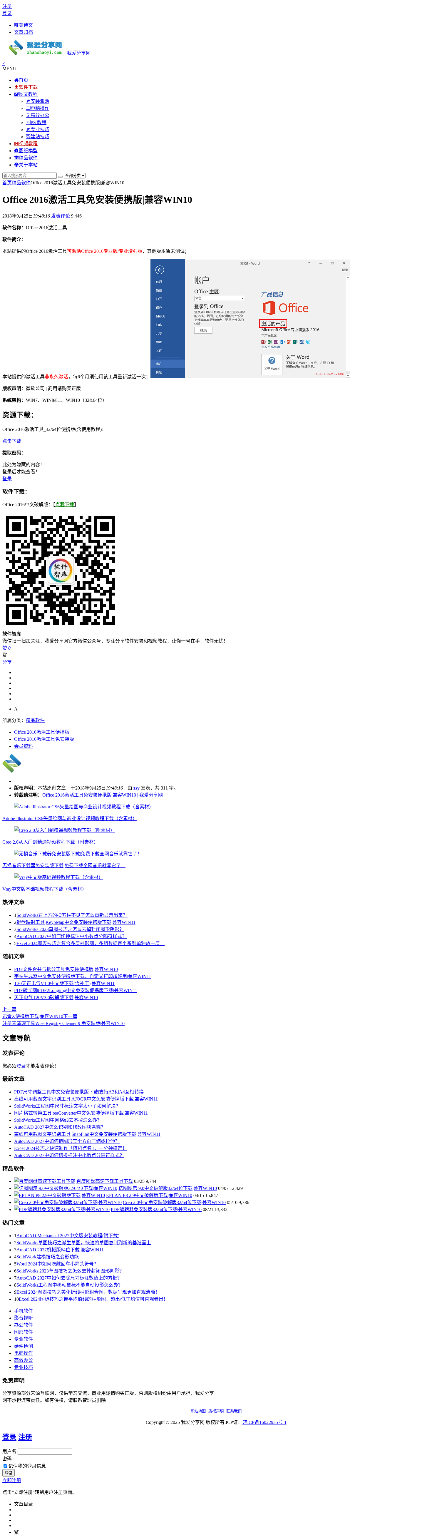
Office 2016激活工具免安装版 (44, 739)
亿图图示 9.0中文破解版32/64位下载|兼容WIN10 (167, 1188)
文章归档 (23, 32)
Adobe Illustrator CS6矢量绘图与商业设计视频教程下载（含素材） (69, 818)
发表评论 (60, 215)
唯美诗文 (23, 25)
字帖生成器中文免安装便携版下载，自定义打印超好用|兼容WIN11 (82, 976)
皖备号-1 (264, 1422)
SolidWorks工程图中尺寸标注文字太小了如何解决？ (67, 1105)
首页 (7, 182)
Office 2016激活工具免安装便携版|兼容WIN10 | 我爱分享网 (102, 794)
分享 (7, 662)
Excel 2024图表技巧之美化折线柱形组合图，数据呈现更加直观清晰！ (88, 1292)
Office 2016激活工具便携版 (41, 732)
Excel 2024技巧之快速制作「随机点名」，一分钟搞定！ (70, 1148)
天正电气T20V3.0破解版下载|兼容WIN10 (56, 997)
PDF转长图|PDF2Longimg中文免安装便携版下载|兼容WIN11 (75, 990)
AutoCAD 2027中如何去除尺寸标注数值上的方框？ (69, 1277)
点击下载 (11, 441)
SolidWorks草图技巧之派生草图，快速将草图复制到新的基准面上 (83, 1242)
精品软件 (21, 182)
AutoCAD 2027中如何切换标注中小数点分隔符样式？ (71, 936)
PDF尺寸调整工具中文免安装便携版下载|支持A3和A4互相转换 (79, 1091)
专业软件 (23, 1339)
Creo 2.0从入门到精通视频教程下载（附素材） (50, 842)
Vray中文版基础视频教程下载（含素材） (44, 889)
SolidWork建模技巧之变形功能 (47, 1256)
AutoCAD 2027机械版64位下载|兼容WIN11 (60, 1249)
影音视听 (23, 1317)
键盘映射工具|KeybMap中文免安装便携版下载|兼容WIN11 (75, 922)
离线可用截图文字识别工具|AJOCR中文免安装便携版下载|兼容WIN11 (86, 1098)
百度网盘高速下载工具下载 (104, 1181)
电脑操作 (23, 1353)
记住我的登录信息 (27, 1466)
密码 (7, 1458)
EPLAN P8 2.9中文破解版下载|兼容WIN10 (149, 1195)
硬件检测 (23, 1346)
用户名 (9, 1451)
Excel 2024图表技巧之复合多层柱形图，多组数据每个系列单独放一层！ (90, 943)
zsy (136, 787)
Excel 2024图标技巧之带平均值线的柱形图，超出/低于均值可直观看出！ (93, 1299)
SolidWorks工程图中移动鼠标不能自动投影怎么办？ (69, 1285)
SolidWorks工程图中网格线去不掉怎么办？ (58, 1120)
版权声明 (216, 1411)
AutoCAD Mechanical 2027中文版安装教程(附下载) (67, 1235)
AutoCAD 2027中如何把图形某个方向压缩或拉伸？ (67, 1141)
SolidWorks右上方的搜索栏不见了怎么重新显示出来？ (72, 915)
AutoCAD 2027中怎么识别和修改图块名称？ (60, 1127)
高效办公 (23, 1360)
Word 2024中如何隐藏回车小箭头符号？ (57, 1263)
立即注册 (11, 1480)
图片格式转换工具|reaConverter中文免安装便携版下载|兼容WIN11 (81, 1113)
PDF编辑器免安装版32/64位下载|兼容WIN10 (156, 1209)
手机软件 (23, 1310)
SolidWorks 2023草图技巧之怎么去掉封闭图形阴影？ (70, 929)
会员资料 (23, 746)
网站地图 (198, 1411)
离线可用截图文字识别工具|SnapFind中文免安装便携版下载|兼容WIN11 (87, 1134)
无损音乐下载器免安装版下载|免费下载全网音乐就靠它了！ (63, 865)
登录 (7, 13)
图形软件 (23, 1332)
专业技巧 (23, 1367)
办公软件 (23, 1324)
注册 (7, 6)
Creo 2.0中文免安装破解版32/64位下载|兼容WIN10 (174, 1202)
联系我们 (234, 1411)
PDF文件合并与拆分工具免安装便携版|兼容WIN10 (66, 969)
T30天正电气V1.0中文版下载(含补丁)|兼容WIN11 (64, 983)
